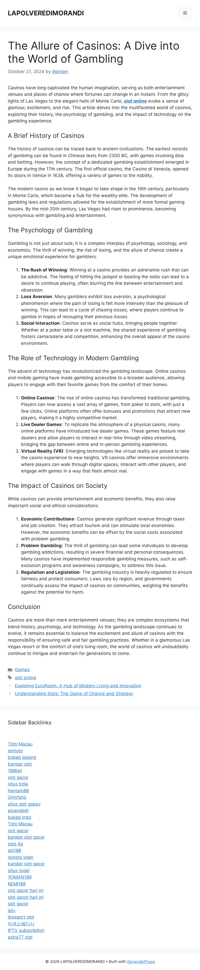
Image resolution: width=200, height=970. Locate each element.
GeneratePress (141, 961)
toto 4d (15, 844)
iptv (11, 910)
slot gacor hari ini (25, 890)
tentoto (15, 750)
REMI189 (17, 883)
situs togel (18, 870)
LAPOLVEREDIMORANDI (46, 13)
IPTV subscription (26, 930)
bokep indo (19, 817)
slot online (25, 677)
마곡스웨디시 (21, 923)
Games (22, 669)
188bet (15, 770)
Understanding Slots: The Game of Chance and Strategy (74, 693)
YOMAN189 (20, 877)
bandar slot (20, 764)
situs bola (18, 783)
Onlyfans (17, 797)
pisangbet (18, 810)
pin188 (14, 850)
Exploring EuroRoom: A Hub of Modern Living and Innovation (78, 685)
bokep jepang (22, 757)
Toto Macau (20, 744)
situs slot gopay (24, 804)
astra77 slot (20, 937)
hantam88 (18, 790)
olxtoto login (20, 857)
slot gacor (18, 777)
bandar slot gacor (26, 837)
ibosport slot (21, 917)
